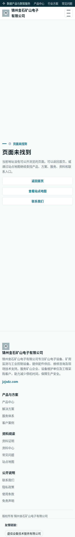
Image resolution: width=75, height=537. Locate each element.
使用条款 (8, 494)
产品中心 (39, 3)
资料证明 (8, 441)
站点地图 (8, 461)
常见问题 (67, 3)
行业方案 (53, 3)
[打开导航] (68, 13)
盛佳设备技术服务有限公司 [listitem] (24, 533)
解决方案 (8, 409)
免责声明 (8, 501)
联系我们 (38, 201)
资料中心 (8, 448)
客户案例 (8, 423)
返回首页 (38, 181)
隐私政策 (8, 487)
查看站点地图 (38, 191)
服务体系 (8, 416)
